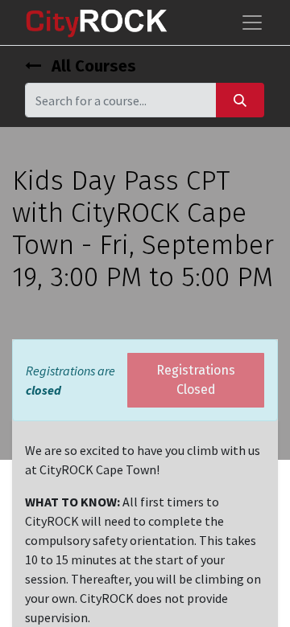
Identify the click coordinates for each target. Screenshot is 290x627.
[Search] (240, 100)
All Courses (92, 66)
